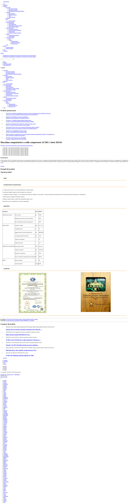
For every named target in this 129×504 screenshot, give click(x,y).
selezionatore (11, 23)
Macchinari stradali (10, 22)
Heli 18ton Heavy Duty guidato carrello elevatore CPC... (21, 350)
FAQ (4, 49)
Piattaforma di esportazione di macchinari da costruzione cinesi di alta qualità (19, 55)
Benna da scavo (14, 43)
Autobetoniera (12, 36)
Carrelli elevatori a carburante (15, 30)
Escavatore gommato (13, 10)
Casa (4, 3)
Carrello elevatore (9, 28)
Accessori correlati (10, 37)
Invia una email (4, 377)
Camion (7, 34)
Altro (7, 45)
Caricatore (8, 12)
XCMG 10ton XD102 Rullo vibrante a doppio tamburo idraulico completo (22, 319)
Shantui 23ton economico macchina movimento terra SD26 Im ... (24, 329)
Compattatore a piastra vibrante (15, 25)
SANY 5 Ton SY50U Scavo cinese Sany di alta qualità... (18, 125)
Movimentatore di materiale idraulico (16, 11)
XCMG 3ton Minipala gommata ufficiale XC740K (20, 355)
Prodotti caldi (3, 374)
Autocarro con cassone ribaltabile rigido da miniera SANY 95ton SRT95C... (22, 114)
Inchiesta (2, 166)
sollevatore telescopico (13, 29)
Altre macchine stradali (13, 26)
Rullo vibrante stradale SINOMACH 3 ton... (18, 334)
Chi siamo (5, 5)
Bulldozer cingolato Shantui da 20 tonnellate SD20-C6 (17, 118)
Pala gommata (12, 13)
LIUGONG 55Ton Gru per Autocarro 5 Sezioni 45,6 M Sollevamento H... (22, 128)
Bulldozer (8, 18)
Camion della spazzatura (14, 35)
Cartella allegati (14, 41)
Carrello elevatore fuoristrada (15, 32)
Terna (10, 16)
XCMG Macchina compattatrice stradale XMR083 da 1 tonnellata (20, 320)
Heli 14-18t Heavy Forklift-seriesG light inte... (16, 135)
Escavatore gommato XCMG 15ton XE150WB (16, 139)
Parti (10, 38)
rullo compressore (12, 24)
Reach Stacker (12, 31)
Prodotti (5, 6)
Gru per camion (12, 20)
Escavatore (8, 7)
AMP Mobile (17, 374)
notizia (4, 46)
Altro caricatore (12, 17)
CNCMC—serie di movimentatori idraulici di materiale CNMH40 (20, 121)
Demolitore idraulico (15, 42)
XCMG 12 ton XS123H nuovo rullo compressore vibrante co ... (23, 340)
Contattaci (5, 51)
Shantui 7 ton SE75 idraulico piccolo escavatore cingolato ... (22, 345)
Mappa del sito (10, 374)
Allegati (10, 40)
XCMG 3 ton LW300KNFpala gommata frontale (16, 132)
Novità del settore (9, 47)
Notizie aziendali (9, 48)
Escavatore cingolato (13, 8)
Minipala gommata (13, 14)
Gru (7, 19)
